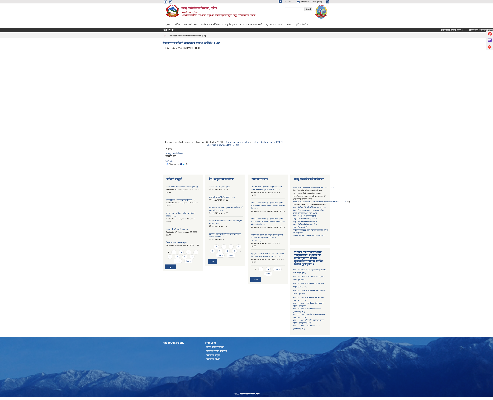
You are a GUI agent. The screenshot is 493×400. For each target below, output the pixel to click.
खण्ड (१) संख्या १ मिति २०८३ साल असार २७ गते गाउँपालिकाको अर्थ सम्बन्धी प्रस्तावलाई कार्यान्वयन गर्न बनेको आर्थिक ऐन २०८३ (268, 221)
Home (165, 36)
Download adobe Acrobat (238, 142)
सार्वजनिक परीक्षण (213, 359)
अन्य (212, 261)
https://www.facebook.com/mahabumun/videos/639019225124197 (320, 202)
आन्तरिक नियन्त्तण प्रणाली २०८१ (219, 187)
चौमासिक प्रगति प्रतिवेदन (216, 351)
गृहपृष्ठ (168, 24)
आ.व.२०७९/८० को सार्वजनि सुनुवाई (304, 216)
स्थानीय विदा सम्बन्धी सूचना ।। (440, 30)
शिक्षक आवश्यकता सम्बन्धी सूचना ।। (178, 242)
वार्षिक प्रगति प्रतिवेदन (215, 347)
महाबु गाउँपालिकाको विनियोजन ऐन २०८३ (222, 197)
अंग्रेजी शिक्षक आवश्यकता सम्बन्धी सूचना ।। (180, 200)
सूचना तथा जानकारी (254, 24)
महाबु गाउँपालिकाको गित (300, 227)
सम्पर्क (289, 24)
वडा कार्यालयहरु (190, 24)
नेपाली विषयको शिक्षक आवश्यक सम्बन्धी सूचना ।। (182, 187)
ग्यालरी (280, 24)
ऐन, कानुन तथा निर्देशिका (174, 153)
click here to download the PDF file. (268, 142)
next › (178, 261)
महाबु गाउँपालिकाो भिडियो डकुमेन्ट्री (304, 219)
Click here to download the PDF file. (223, 145)
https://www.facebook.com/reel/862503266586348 (313, 188)
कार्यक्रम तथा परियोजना (211, 24)
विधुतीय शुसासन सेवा (233, 24)
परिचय (177, 24)
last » (188, 261)
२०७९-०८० (169, 161)
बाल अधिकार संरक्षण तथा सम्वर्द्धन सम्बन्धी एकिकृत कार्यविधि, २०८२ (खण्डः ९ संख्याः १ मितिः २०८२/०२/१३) (267, 238)
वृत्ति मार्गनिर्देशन (302, 24)
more (170, 267)
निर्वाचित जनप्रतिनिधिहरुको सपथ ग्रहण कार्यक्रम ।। (310, 236)
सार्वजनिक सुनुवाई (213, 355)
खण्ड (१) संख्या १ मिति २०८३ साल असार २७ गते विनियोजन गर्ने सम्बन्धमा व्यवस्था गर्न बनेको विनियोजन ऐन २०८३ (268, 205)
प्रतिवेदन (270, 24)
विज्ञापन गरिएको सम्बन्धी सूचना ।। (177, 229)
